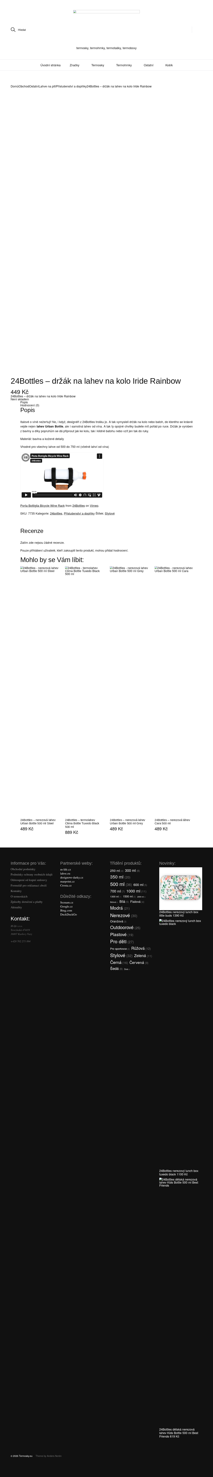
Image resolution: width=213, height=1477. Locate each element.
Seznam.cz (66, 902)
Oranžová (118, 921)
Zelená (143, 955)
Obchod (24, 86)
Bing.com (66, 910)
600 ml (140, 884)
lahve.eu (65, 873)
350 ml (120, 876)
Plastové (121, 934)
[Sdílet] (49, 1469)
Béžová (114, 902)
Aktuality (16, 907)
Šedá (116, 968)
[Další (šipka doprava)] (29, 1474)
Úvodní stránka (50, 65)
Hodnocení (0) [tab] (29, 405)
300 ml (132, 870)
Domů (15, 86)
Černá (119, 962)
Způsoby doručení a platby (27, 902)
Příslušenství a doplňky (71, 86)
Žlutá (127, 969)
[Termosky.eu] (106, 26)
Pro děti (122, 941)
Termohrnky (124, 65)
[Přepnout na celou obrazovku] (29, 1469)
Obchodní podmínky (23, 869)
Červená (138, 962)
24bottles (56, 513)
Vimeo (94, 505)
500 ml (121, 883)
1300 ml (115, 896)
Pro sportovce (120, 949)
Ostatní (148, 65)
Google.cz (66, 906)
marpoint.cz (67, 881)
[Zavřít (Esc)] (69, 1469)
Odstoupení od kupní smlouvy (29, 880)
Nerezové (123, 915)
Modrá (120, 907)
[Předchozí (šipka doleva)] (9, 1474)
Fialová (137, 901)
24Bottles (78, 505)
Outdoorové (125, 927)
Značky (74, 65)
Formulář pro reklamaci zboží (29, 885)
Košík (169, 65)
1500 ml (129, 896)
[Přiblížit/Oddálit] (9, 1469)
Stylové (110, 513)
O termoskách (19, 896)
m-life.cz (65, 869)
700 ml (117, 890)
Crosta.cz (66, 885)
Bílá (124, 901)
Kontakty (16, 891)
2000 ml (141, 896)
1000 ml (136, 891)
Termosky (97, 65)
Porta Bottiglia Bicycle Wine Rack (42, 505)
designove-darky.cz (71, 877)
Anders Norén (54, 1456)
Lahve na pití (47, 86)
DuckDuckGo (68, 914)
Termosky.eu (25, 1456)
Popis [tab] (24, 402)
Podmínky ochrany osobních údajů (31, 874)
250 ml (116, 870)
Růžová (141, 948)
